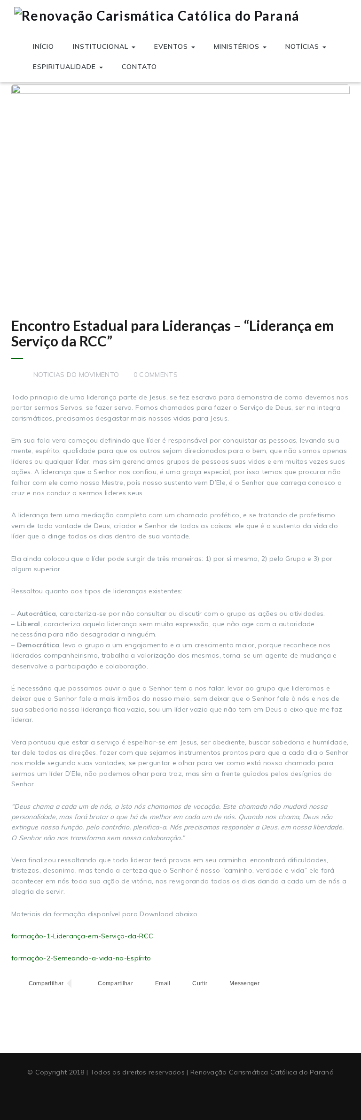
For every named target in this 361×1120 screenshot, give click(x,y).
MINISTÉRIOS (238, 46)
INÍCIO (43, 46)
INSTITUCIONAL (102, 46)
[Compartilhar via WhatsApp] (107, 983)
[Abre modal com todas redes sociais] (270, 983)
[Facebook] (163, 1095)
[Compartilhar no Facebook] (37, 983)
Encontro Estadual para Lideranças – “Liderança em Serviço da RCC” (172, 333)
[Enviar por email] (154, 983)
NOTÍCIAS (303, 46)
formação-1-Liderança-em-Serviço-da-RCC (82, 936)
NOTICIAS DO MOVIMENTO (76, 374)
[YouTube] (180, 1095)
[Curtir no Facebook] (191, 983)
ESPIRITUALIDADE (65, 66)
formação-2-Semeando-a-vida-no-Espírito (81, 958)
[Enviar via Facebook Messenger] (235, 983)
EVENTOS (172, 46)
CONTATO (139, 66)
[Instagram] (197, 1095)
